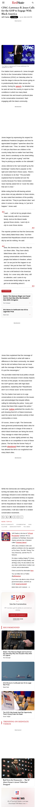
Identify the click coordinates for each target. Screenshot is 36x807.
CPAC (30, 524)
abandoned (11, 446)
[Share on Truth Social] (6, 517)
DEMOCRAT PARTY (15, 526)
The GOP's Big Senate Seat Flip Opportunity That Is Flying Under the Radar (17, 713)
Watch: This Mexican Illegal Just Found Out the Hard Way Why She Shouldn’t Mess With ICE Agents (17, 653)
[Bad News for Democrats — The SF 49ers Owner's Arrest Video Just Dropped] (18, 768)
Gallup (11, 409)
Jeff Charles (5, 17)
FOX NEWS (27, 526)
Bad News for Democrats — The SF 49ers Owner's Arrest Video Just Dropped (16, 782)
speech (18, 86)
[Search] (33, 3)
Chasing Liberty (21, 542)
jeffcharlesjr (17, 576)
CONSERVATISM (21, 524)
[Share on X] (2, 517)
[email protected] (21, 584)
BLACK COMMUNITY (7, 524)
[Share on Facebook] (10, 517)
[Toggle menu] (3, 2)
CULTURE (4, 526)
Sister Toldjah (6, 716)
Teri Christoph (6, 657)
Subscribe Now (18, 619)
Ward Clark (6, 687)
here (32, 570)
